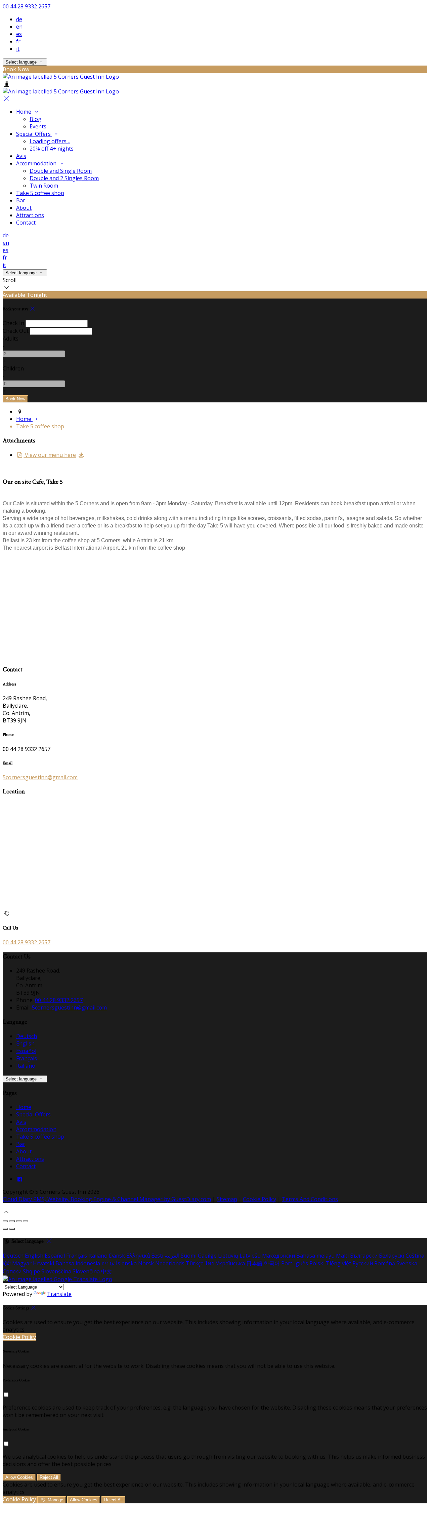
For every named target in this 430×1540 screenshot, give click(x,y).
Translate (59, 1294)
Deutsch (26, 1036)
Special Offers (34, 133)
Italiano (25, 1065)
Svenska (406, 1263)
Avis (21, 156)
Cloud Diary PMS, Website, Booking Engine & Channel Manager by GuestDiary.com (107, 1199)
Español (26, 1051)
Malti (342, 1255)
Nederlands (169, 1263)
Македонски (278, 1255)
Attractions (30, 215)
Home (24, 111)
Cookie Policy (259, 1199)
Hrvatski (43, 1263)
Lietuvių (228, 1255)
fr (18, 41)
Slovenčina (86, 1271)
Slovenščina (56, 1271)
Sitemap (227, 1199)
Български (364, 1255)
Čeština (414, 1255)
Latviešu (250, 1255)
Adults (10, 338)
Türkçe (195, 1263)
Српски (12, 1271)
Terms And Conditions (310, 1199)
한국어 (272, 1263)
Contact (26, 222)
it (17, 48)
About (24, 207)
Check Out (16, 330)
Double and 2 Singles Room (64, 178)
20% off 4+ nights (52, 148)
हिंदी (7, 1263)
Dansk (117, 1255)
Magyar (22, 1263)
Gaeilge (207, 1255)
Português (294, 1263)
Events (38, 126)
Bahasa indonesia (77, 1263)
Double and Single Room (61, 170)
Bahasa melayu (315, 1255)
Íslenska (126, 1263)
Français (26, 1058)
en (19, 26)
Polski (317, 1263)
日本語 (254, 1263)
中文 (106, 1271)
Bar (20, 200)
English (25, 1043)
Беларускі (391, 1255)
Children (13, 368)
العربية (172, 1255)
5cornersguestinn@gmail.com (40, 777)
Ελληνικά (138, 1255)
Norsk (146, 1263)
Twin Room (44, 185)
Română (384, 1263)
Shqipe (31, 1271)
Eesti (157, 1255)
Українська (230, 1263)
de (19, 19)
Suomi (189, 1255)
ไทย (209, 1263)
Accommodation (37, 163)
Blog (35, 119)
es (19, 34)
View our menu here (50, 455)
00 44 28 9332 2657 (26, 6)
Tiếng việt (338, 1263)
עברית (108, 1263)
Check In (13, 323)
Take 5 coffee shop (40, 193)
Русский (362, 1263)
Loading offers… (50, 141)
